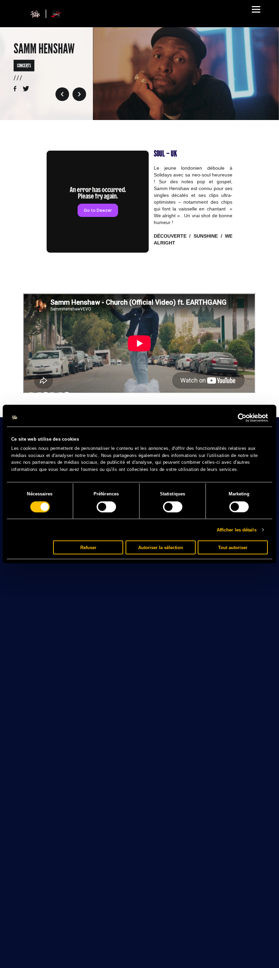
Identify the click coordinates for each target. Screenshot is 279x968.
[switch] (106, 506)
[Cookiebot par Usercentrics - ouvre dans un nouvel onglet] (238, 417)
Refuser (88, 547)
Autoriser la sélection (160, 547)
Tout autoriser (232, 547)
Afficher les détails (237, 529)
